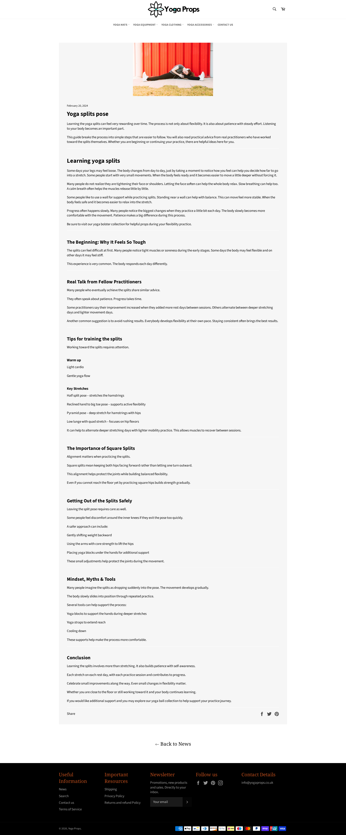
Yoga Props (74, 828)
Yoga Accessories (199, 25)
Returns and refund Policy (123, 802)
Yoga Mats (120, 25)
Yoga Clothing (171, 25)
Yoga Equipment (144, 25)
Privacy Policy (114, 796)
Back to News (175, 743)
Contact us (225, 25)
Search (64, 796)
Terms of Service (70, 809)
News (62, 789)
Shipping (111, 789)
